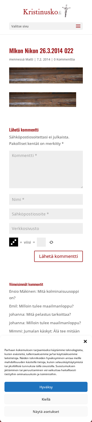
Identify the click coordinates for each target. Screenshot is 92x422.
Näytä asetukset (46, 411)
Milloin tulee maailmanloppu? (46, 306)
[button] (85, 341)
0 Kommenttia (64, 59)
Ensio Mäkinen (22, 291)
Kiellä (46, 399)
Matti (29, 59)
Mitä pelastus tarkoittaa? (48, 314)
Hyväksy (46, 387)
